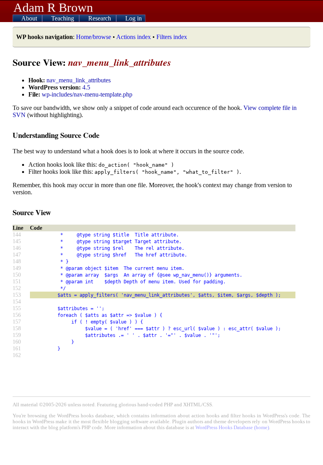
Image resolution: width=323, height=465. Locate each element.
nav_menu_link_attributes (78, 80)
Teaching (63, 18)
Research (100, 18)
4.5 (86, 87)
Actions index (133, 36)
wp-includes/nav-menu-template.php (87, 94)
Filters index (171, 36)
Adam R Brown (53, 7)
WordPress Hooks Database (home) (232, 427)
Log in (133, 18)
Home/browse (93, 36)
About (30, 18)
